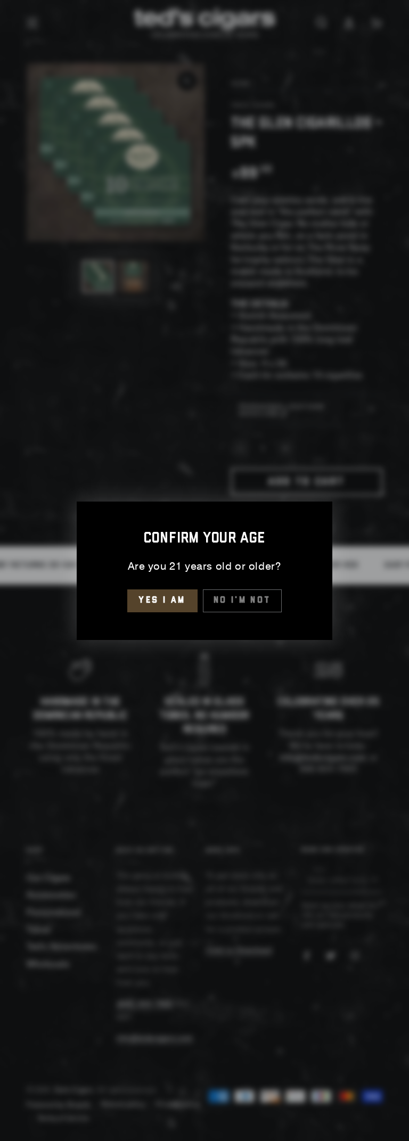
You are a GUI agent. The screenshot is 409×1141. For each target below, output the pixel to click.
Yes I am (162, 600)
